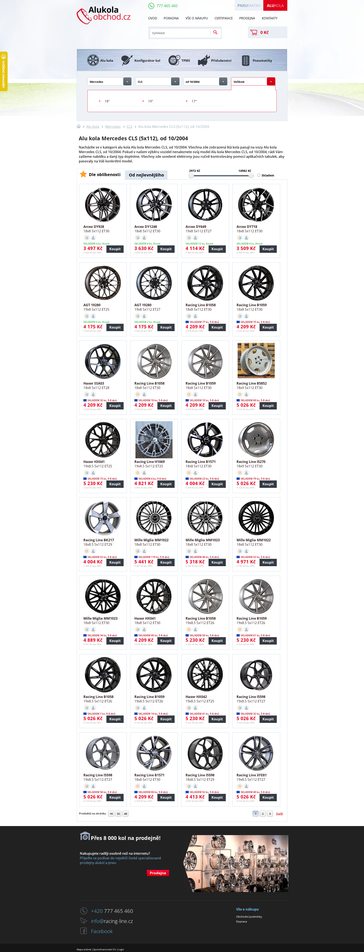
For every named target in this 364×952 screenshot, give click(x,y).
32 (118, 814)
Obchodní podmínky (249, 917)
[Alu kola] (103, 29)
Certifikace (224, 18)
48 (125, 814)
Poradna (171, 18)
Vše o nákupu (197, 18)
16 (111, 814)
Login (121, 949)
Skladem (268, 175)
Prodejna (247, 18)
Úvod (152, 18)
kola (275, 5)
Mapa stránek (84, 949)
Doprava (241, 921)
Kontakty (269, 18)
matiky (249, 5)
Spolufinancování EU (104, 949)
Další (279, 814)
